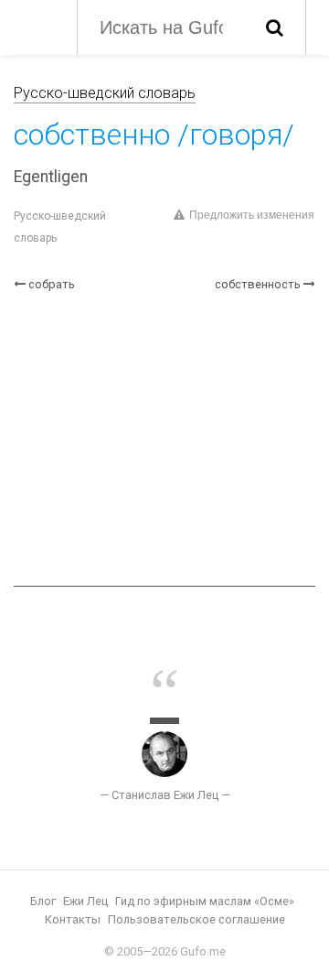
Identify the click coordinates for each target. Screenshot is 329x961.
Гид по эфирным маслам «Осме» (204, 901)
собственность (258, 284)
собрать (51, 284)
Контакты (73, 919)
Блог (43, 901)
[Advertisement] (164, 439)
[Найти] (274, 27)
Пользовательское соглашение (196, 919)
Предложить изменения (251, 215)
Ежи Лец (85, 901)
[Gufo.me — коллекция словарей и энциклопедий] (36, 25)
